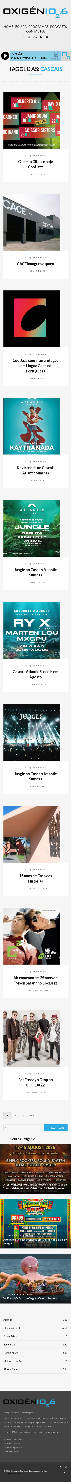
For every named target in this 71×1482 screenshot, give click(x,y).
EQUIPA (21, 27)
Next (33, 1115)
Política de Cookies (11, 1443)
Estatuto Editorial (11, 1452)
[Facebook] (23, 37)
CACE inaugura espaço (35, 263)
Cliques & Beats (35, 155)
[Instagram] (29, 37)
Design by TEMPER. (12, 1473)
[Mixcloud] (35, 37)
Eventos (28, 1181)
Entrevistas (35, 1336)
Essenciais (35, 1344)
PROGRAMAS (38, 27)
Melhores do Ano (35, 1360)
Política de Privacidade (13, 1439)
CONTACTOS (35, 31)
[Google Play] (40, 37)
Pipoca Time (35, 1369)
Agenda (35, 1319)
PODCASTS (58, 27)
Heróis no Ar (35, 1352)
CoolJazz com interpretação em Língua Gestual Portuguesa (36, 365)
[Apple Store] (46, 37)
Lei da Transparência (12, 1447)
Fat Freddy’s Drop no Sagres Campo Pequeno (31, 1298)
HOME (8, 27)
